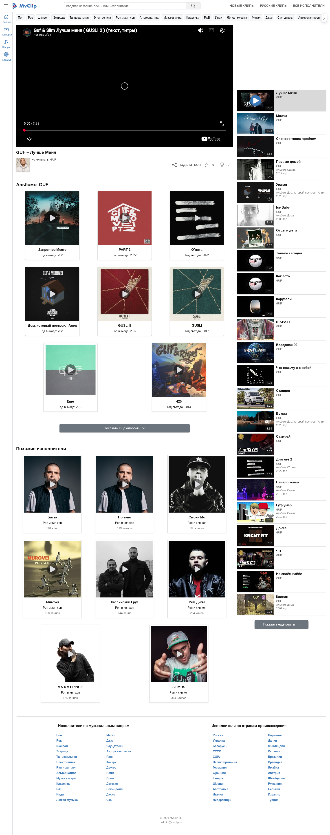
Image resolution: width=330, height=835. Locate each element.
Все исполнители (309, 5)
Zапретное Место (52, 249)
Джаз (269, 17)
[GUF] (23, 165)
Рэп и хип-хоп (125, 17)
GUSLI (197, 325)
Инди (218, 17)
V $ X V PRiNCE (70, 687)
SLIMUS (178, 687)
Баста (52, 517)
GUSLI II (124, 325)
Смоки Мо (197, 517)
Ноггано (124, 517)
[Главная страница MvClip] (25, 6)
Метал (256, 17)
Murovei (52, 602)
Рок (30, 17)
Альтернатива (149, 17)
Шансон (43, 17)
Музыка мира (172, 17)
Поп (20, 17)
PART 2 (124, 249)
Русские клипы (274, 5)
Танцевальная (79, 17)
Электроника (102, 17)
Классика (192, 17)
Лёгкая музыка (237, 17)
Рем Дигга (197, 602)
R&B (207, 17)
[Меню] (6, 5)
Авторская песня (309, 17)
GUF (53, 159)
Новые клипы (242, 5)
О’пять (196, 249)
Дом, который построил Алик (52, 325)
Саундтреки (285, 17)
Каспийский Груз (124, 602)
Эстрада (59, 17)
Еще (70, 401)
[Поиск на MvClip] (193, 5)
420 (179, 401)
